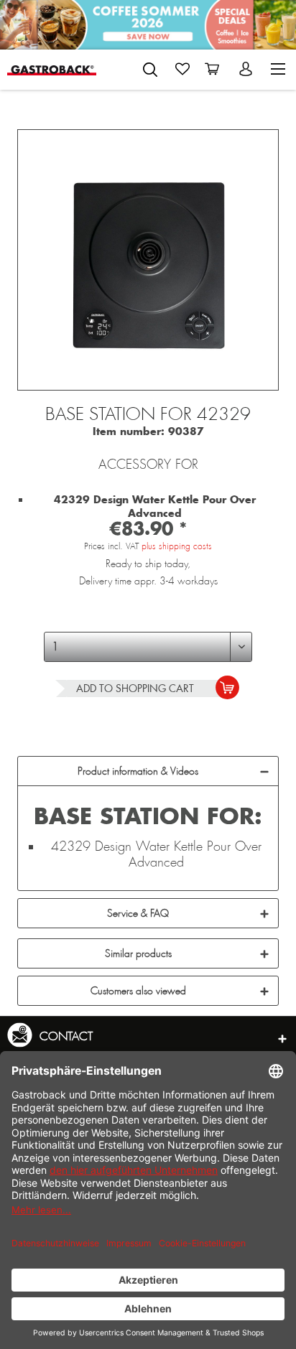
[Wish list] (182, 69)
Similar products (138, 953)
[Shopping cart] (214, 69)
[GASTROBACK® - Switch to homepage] (51, 69)
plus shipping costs (177, 546)
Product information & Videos (138, 771)
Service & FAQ (138, 913)
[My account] (247, 69)
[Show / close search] (150, 69)
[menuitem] (150, 67)
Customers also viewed (138, 990)
